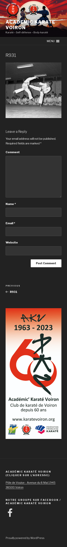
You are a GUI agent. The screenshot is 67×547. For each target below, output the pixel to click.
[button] (51, 41)
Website (12, 242)
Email (10, 223)
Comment (13, 152)
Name (11, 204)
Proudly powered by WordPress (25, 538)
